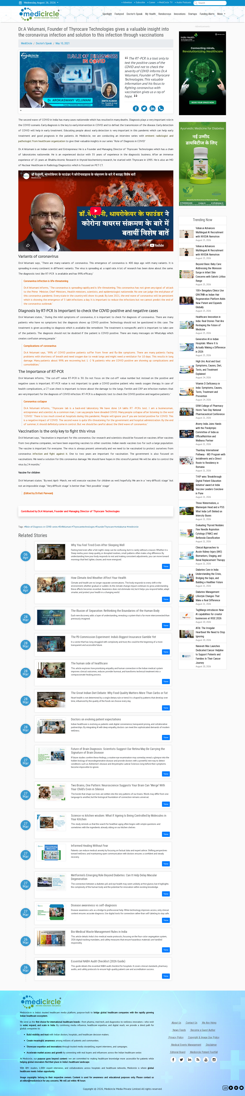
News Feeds (179, 1030)
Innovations (180, 14)
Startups (192, 14)
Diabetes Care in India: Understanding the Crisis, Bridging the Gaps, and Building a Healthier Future (209, 577)
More (220, 14)
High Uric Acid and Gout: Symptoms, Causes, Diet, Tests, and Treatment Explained (209, 369)
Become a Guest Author (202, 1030)
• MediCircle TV (165, 2)
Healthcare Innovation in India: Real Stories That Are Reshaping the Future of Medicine (210, 325)
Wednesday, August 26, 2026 (39, 2)
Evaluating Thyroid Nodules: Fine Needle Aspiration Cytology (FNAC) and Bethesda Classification (210, 533)
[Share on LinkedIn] (152, 108)
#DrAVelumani (64, 526)
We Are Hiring (208, 1022)
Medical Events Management (185, 1044)
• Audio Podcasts (183, 2)
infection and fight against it (50, 453)
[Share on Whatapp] (161, 108)
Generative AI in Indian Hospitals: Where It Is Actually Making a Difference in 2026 (211, 347)
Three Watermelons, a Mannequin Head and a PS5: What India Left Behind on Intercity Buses (210, 511)
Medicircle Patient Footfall (203, 1052)
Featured (119, 14)
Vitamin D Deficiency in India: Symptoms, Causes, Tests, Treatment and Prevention (209, 391)
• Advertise (127, 2)
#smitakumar (120, 526)
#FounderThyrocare (104, 526)
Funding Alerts (207, 14)
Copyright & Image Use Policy (203, 1037)
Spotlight (107, 14)
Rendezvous (164, 14)
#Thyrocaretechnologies (83, 526)
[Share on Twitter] (144, 108)
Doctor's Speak (134, 14)
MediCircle (26, 43)
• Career (151, 2)
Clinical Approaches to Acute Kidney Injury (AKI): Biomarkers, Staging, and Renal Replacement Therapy (210, 555)
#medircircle (132, 526)
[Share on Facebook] (136, 108)
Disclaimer (211, 1044)
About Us (176, 1022)
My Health (150, 14)
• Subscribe (139, 2)
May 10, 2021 (63, 43)
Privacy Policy (176, 1037)
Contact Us (191, 1022)
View (166, 566)
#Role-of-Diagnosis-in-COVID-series (41, 526)
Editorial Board (177, 1052)
